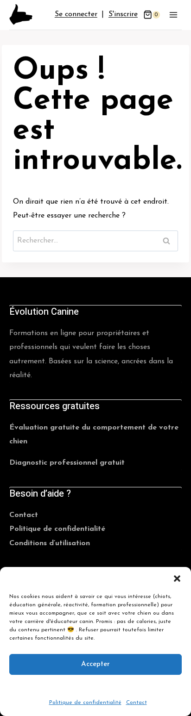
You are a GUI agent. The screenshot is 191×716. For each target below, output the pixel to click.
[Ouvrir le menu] (173, 14)
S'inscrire (123, 14)
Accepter (95, 663)
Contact (136, 702)
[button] (177, 578)
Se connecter (76, 14)
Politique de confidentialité (85, 702)
